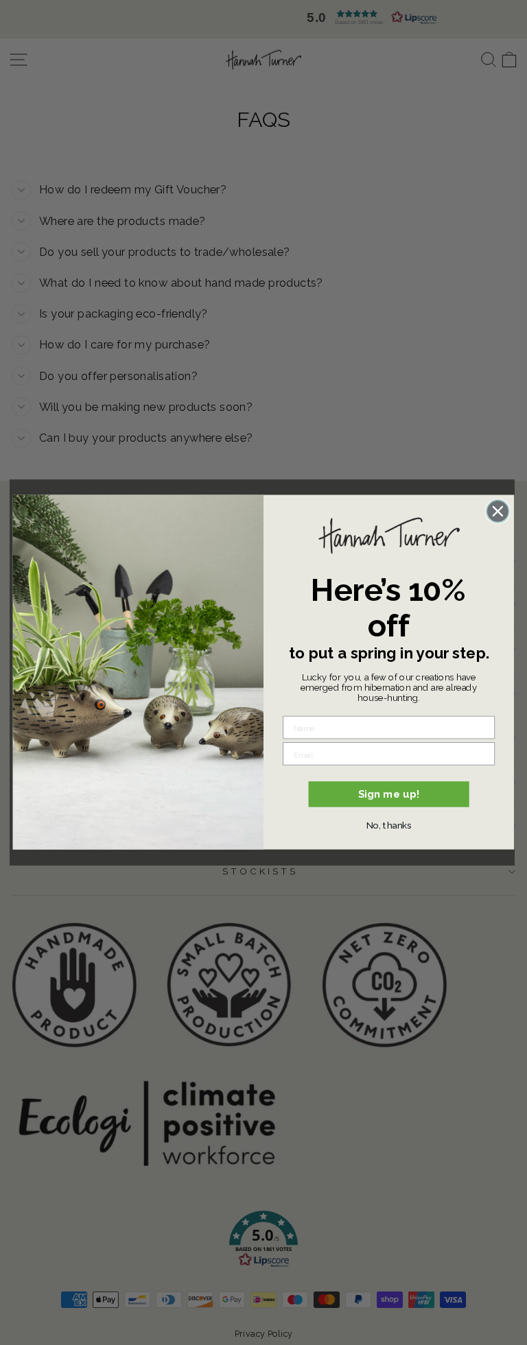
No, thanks (389, 825)
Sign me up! (389, 794)
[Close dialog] (498, 511)
